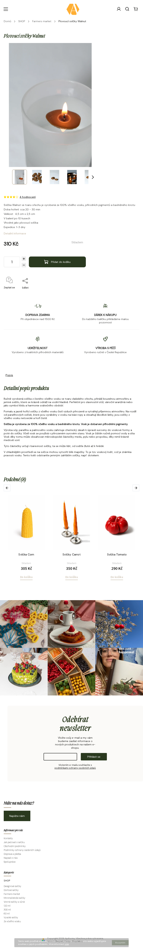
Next (136, 488)
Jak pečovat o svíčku (14, 842)
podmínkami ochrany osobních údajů (75, 768)
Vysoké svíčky (11, 917)
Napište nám (17, 816)
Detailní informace (15, 233)
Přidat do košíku (61, 262)
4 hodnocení (28, 197)
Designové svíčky (12, 886)
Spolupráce (9, 861)
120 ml (7, 905)
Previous (7, 488)
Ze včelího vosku (12, 921)
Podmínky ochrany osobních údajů (22, 850)
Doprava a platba (12, 854)
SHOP (7, 880)
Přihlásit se (93, 756)
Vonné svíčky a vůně (14, 901)
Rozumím (120, 942)
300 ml (7, 909)
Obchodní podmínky (15, 846)
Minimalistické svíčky (14, 898)
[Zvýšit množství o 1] (24, 259)
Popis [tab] (9, 375)
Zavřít (127, 292)
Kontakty (8, 838)
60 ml (7, 913)
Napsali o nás (11, 857)
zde (67, 944)
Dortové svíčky (11, 890)
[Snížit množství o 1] (24, 265)
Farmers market (12, 894)
